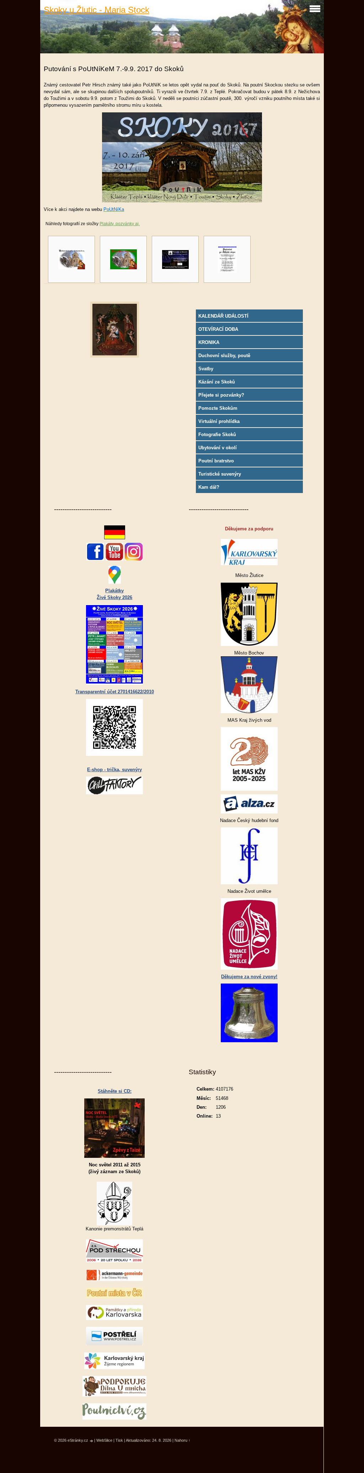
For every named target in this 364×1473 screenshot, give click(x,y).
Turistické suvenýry (219, 474)
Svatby (205, 368)
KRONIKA (208, 342)
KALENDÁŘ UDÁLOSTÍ (223, 316)
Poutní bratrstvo (216, 460)
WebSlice (104, 1440)
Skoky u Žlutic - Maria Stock (96, 10)
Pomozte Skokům (217, 408)
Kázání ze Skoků (216, 382)
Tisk (119, 1440)
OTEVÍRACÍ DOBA (218, 329)
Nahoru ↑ (183, 1440)
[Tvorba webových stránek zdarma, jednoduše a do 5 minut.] (91, 1440)
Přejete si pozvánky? (221, 395)
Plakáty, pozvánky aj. (120, 224)
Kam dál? (208, 487)
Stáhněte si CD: (115, 1091)
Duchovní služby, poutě (224, 355)
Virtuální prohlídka (219, 421)
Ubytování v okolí (217, 447)
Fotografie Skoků (217, 434)
